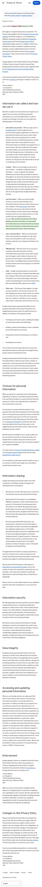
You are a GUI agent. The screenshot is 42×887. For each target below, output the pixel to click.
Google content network (14, 452)
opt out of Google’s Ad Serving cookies (27, 450)
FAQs (33, 283)
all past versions (27, 15)
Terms (30, 872)
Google (5, 872)
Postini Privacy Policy (26, 41)
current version (15, 15)
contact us (13, 79)
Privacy (23, 872)
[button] (3, 2)
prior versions (34, 840)
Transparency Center (10, 877)
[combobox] (12, 883)
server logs (23, 206)
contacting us (31, 768)
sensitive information (13, 422)
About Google (14, 872)
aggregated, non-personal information (14, 567)
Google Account (11, 130)
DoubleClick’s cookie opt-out (11, 455)
